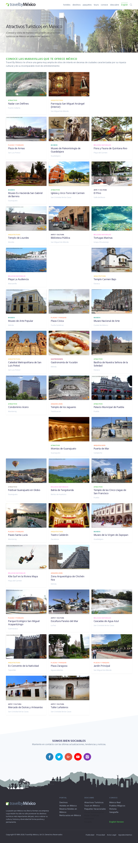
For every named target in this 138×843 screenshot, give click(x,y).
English (124, 4)
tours (96, 4)
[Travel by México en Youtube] (78, 757)
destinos (77, 4)
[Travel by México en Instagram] (87, 757)
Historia (112, 808)
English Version (116, 821)
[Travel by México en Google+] (68, 757)
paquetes (87, 4)
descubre (114, 4)
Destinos (63, 802)
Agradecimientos (125, 834)
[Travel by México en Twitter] (59, 757)
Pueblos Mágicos (117, 805)
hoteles (66, 4)
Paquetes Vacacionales (95, 808)
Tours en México (92, 805)
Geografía (113, 812)
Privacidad (100, 834)
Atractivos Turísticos (94, 802)
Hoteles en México (68, 805)
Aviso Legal (111, 834)
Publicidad (90, 834)
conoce (104, 4)
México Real (115, 802)
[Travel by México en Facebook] (49, 757)
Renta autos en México (70, 815)
